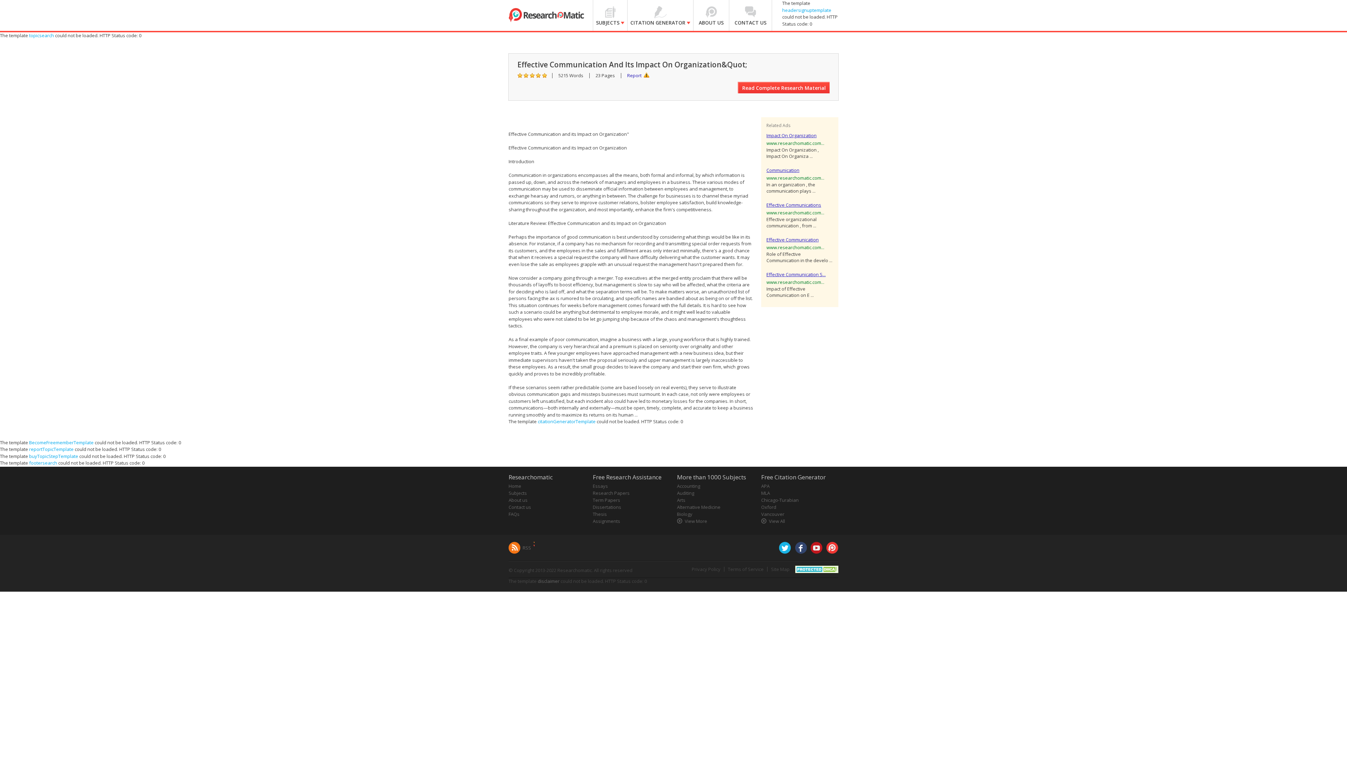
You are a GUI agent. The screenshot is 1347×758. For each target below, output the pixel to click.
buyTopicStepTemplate (53, 456)
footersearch (43, 463)
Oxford (768, 507)
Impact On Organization (791, 135)
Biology (684, 514)
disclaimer (548, 581)
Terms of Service (746, 569)
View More (696, 521)
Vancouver (772, 514)
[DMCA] (816, 568)
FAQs (514, 514)
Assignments (606, 521)
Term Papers (606, 500)
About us (518, 500)
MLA (765, 493)
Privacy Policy (706, 569)
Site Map (780, 569)
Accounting (688, 486)
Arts (681, 500)
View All (777, 521)
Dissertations (607, 507)
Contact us (520, 507)
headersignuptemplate (806, 10)
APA (765, 486)
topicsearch (41, 35)
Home (515, 486)
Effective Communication (792, 240)
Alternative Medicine (699, 507)
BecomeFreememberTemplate (61, 442)
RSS (527, 548)
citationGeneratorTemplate (567, 421)
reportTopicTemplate (51, 449)
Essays (600, 486)
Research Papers (611, 493)
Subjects (518, 493)
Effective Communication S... (796, 274)
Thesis (600, 514)
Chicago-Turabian (780, 500)
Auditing (685, 493)
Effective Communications (793, 205)
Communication (782, 170)
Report (634, 75)
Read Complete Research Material (784, 88)
